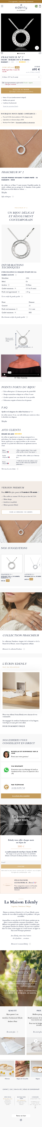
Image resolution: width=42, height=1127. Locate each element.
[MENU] (2, 6)
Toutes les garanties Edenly (10, 106)
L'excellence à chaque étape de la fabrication (19, 273)
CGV (11, 1089)
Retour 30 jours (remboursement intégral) (14, 97)
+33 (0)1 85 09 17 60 (18, 788)
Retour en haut (21, 1116)
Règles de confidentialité (31, 1089)
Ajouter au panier (22, 90)
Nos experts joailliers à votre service (25, 122)
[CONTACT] (36, 6)
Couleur (4, 285)
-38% (17, 67)
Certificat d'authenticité (9, 103)
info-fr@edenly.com (35, 1101)
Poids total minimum (9, 309)
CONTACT (5, 1089)
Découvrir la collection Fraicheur (12, 649)
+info (29, 872)
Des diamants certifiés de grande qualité (13, 317)
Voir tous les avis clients (8, 469)
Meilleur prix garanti (9, 100)
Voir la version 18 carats (21, 512)
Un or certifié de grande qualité (11, 297)
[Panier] (40, 6)
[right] (37, 48)
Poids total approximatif (9, 292)
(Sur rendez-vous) (21, 1100)
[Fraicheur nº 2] (21, 33)
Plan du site (18, 1089)
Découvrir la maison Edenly (19, 944)
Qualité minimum (8, 288)
